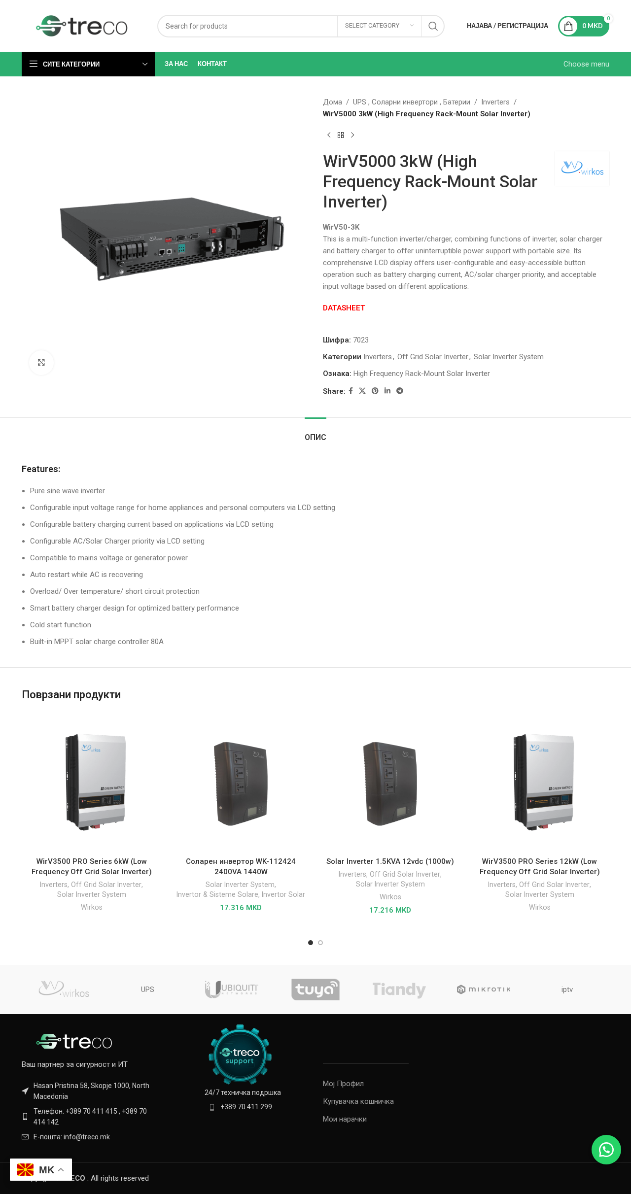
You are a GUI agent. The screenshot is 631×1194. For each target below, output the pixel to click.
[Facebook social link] (351, 391)
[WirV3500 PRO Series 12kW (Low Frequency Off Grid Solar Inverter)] (539, 782)
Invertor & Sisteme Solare (217, 894)
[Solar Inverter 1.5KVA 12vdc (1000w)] (390, 782)
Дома (332, 102)
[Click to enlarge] (41, 362)
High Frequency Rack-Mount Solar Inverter (421, 373)
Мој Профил (343, 1083)
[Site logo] (82, 25)
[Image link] (76, 1040)
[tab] (315, 432)
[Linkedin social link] (387, 391)
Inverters (495, 102)
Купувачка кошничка (358, 1101)
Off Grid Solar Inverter (432, 356)
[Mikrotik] (483, 989)
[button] (606, 1149)
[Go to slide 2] (320, 942)
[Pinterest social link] (375, 391)
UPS (147, 989)
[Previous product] (329, 135)
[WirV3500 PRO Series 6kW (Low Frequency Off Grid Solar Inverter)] (91, 782)
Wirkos (92, 907)
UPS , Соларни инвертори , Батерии (411, 102)
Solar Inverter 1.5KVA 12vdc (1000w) (390, 861)
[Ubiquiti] (232, 989)
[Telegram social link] (399, 391)
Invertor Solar (283, 894)
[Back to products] (341, 135)
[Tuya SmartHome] (315, 989)
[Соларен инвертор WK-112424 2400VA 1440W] (241, 782)
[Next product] (352, 135)
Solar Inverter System (509, 356)
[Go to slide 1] (310, 942)
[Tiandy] (399, 989)
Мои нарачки (345, 1119)
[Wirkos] (63, 989)
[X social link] (362, 391)
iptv (567, 989)
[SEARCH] (433, 26)
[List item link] (90, 1117)
